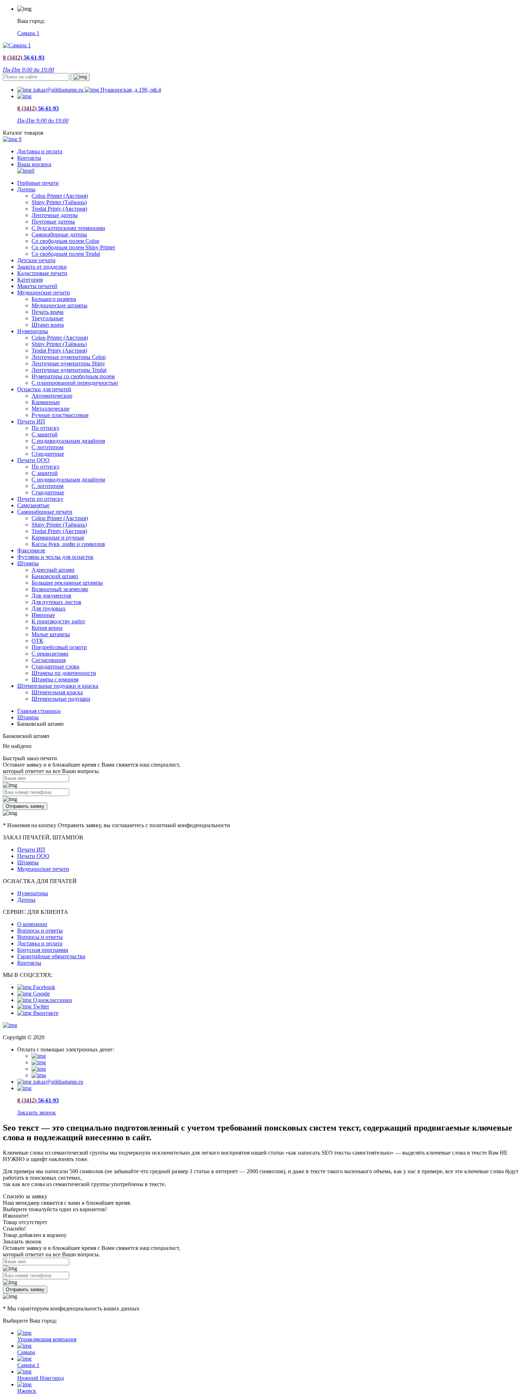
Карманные (46, 402)
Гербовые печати (38, 183)
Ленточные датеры (55, 215)
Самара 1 (28, 33)
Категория (30, 280)
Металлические (51, 409)
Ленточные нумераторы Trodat (69, 370)
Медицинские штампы (59, 305)
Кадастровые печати (42, 273)
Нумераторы (32, 331)
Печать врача (47, 312)
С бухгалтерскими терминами (68, 228)
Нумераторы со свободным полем (73, 376)
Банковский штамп (55, 576)
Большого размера (54, 299)
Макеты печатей (37, 286)
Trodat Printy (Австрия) (59, 209)
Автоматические (52, 396)
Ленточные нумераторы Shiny (68, 363)
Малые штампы (51, 634)
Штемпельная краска (57, 692)
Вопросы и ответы (40, 930)
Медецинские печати (43, 869)
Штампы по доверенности (64, 673)
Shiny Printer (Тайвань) (59, 202)
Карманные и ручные (58, 537)
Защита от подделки (42, 267)
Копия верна (47, 628)
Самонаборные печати (44, 512)
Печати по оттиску (40, 499)
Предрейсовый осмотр (59, 647)
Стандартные (48, 454)
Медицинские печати (43, 292)
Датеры (26, 189)
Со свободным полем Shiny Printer (73, 247)
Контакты (29, 158)
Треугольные (47, 318)
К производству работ (58, 621)
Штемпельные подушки (61, 699)
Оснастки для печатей (44, 389)
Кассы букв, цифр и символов (68, 544)
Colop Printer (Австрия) (60, 196)
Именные (43, 615)
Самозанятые (33, 505)
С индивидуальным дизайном (68, 441)
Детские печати (36, 260)
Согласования (49, 660)
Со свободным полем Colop (65, 241)
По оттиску (46, 428)
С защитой (45, 434)
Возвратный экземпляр (60, 589)
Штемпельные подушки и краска (57, 686)
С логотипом (47, 447)
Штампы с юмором (55, 679)
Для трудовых (49, 608)
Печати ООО (33, 460)
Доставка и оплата (39, 151)
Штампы (28, 563)
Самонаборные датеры (59, 234)
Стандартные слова (55, 666)
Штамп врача (48, 325)
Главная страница (39, 711)
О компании (32, 924)
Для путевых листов (56, 602)
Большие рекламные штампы (67, 583)
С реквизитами (50, 654)
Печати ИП (31, 421)
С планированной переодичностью (75, 383)
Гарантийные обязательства (51, 956)
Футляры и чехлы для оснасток (55, 557)
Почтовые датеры (53, 222)
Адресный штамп (53, 570)
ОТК (37, 641)
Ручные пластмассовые (60, 415)
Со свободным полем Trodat (66, 254)
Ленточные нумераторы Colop (69, 357)
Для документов (51, 596)
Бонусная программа (42, 950)
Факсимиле (31, 550)
